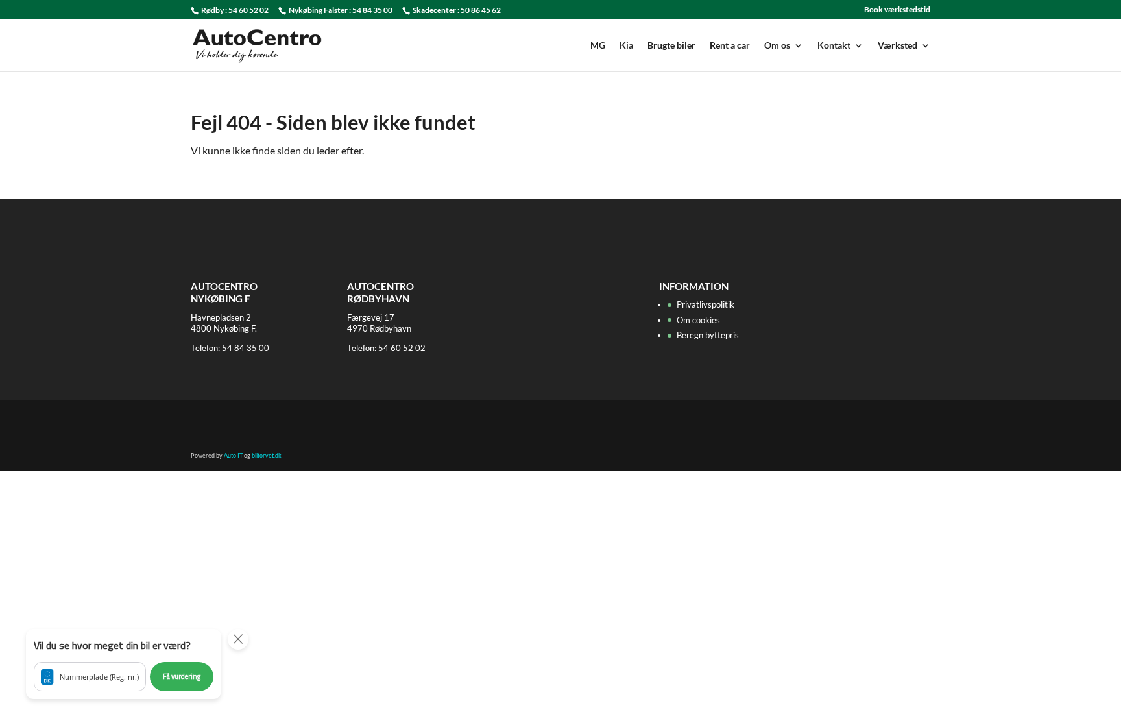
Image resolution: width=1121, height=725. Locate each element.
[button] (123, 664)
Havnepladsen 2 (221, 317)
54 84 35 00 (372, 10)
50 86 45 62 (481, 10)
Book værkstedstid (897, 10)
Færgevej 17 (370, 317)
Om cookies (698, 320)
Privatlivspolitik (705, 304)
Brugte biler (671, 46)
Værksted (897, 46)
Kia (626, 46)
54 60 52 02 (248, 10)
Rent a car (730, 46)
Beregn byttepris (708, 335)
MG (597, 46)
